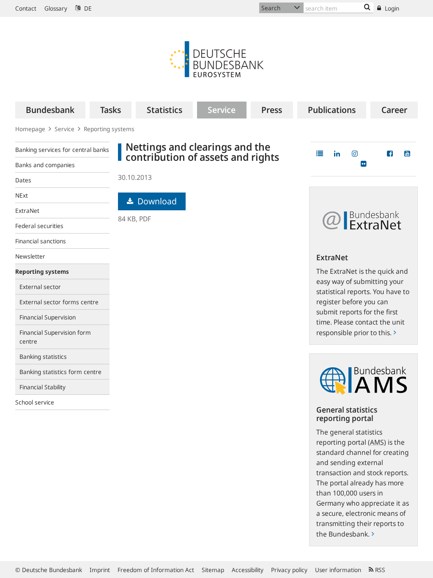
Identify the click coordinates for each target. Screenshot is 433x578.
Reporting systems (109, 129)
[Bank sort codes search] (367, 8)
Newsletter (30, 256)
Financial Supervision (47, 317)
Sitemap (213, 570)
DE (87, 8)
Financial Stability (42, 387)
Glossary (55, 8)
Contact (25, 8)
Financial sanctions (40, 241)
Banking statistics (43, 356)
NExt (21, 195)
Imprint (100, 570)
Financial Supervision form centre (55, 336)
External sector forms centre (59, 302)
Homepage (30, 129)
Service (64, 129)
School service (34, 402)
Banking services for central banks (62, 150)
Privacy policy (289, 570)
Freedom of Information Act (156, 570)
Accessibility (247, 570)
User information (338, 570)
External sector (40, 287)
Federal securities (39, 226)
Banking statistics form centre (60, 372)
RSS (379, 570)
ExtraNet (27, 210)
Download (156, 201)
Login (391, 8)
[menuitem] (50, 110)
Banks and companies (45, 165)
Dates (23, 180)
